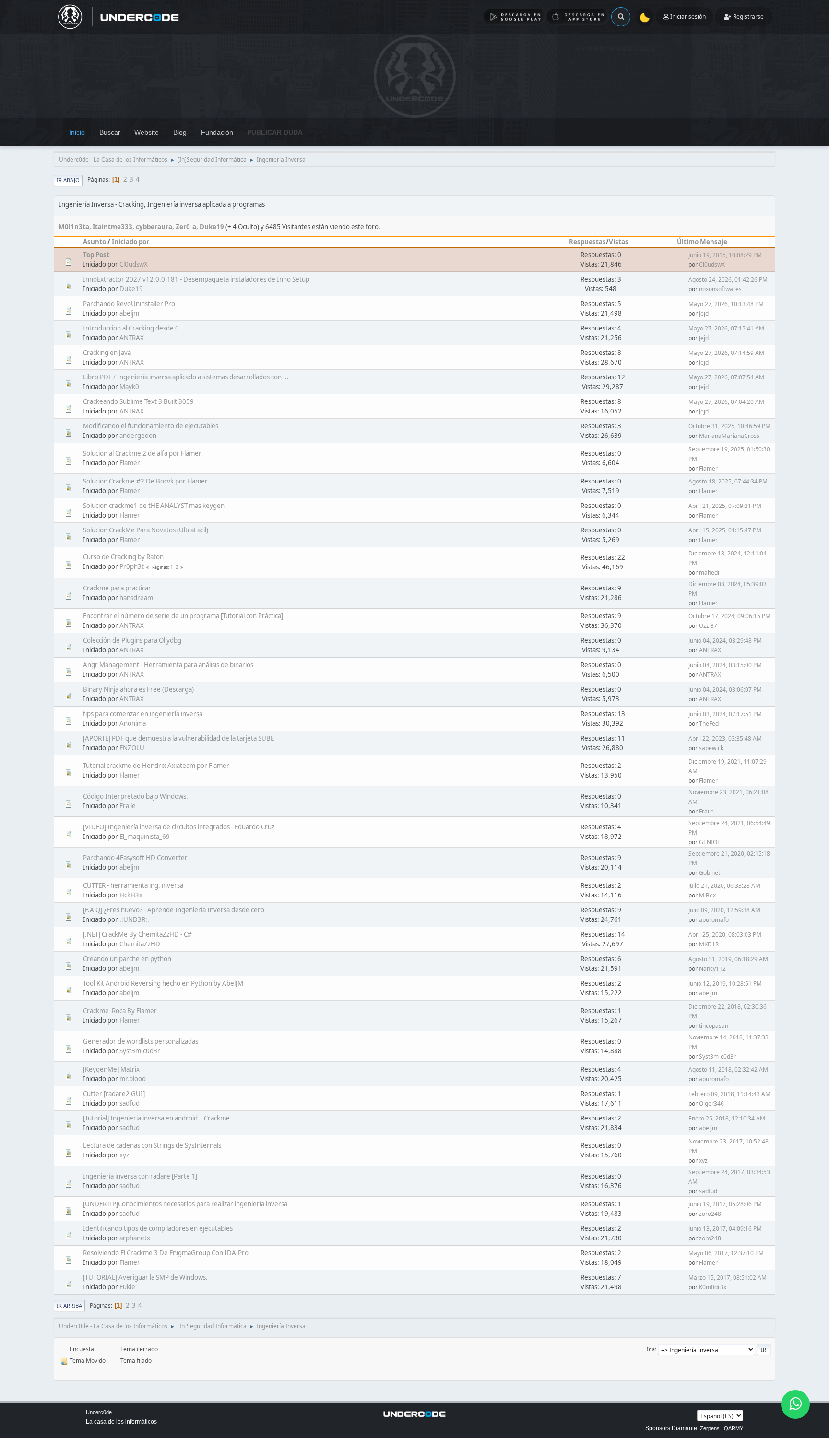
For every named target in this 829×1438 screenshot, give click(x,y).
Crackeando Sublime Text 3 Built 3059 (138, 401)
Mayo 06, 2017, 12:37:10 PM (726, 1253)
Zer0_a (186, 227)
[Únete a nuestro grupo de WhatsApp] (795, 1404)
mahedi (709, 572)
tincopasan (713, 1026)
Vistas (618, 241)
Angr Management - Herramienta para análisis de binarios (168, 664)
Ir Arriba (69, 1305)
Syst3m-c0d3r (139, 1051)
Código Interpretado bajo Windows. (135, 796)
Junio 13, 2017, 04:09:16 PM (725, 1229)
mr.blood (132, 1078)
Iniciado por (130, 241)
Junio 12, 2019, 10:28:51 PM (725, 983)
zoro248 (710, 1214)
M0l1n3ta (74, 227)
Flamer (129, 463)
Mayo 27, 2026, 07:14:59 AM (726, 353)
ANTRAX (131, 337)
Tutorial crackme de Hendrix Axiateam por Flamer (156, 765)
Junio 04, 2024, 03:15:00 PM (725, 665)
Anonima (132, 723)
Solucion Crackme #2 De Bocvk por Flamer (145, 481)
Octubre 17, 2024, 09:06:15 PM (729, 616)
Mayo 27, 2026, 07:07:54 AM (726, 377)
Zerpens (710, 1428)
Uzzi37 (708, 626)
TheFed (709, 723)
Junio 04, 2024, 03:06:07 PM (725, 689)
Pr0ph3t (131, 566)
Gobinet (709, 873)
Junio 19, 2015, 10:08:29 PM (725, 255)
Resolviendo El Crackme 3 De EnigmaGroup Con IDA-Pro (166, 1253)
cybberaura (154, 227)
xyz (124, 1155)
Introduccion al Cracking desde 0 (131, 328)
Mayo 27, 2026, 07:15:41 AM (726, 328)
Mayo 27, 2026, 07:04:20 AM (726, 402)
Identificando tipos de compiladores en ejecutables (158, 1228)
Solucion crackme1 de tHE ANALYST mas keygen (154, 505)
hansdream (136, 597)
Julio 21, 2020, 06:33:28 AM (724, 886)
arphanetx (134, 1238)
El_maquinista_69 (144, 836)
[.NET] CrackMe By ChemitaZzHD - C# (137, 934)
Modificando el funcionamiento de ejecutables (150, 426)
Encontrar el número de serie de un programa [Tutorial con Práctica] (183, 616)
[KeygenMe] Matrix (111, 1069)
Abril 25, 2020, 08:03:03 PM (724, 935)
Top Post (96, 254)
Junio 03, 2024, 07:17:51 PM (725, 714)
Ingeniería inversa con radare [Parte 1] (140, 1176)
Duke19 (212, 227)
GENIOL (709, 842)
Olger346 (711, 1103)
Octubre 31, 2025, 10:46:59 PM (729, 426)
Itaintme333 (112, 227)
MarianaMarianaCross (729, 436)
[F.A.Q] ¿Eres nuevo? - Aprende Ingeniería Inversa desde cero (173, 910)
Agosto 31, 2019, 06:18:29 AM (728, 959)
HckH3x (130, 895)
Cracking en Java (107, 352)
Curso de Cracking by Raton (123, 557)
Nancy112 (712, 969)
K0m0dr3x (712, 1287)
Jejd (704, 313)
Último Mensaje (702, 241)
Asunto (94, 241)
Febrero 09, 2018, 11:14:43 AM (729, 1094)
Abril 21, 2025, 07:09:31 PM (724, 506)
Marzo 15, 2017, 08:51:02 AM (727, 1277)
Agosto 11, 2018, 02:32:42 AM (728, 1069)
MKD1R (709, 944)
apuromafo (714, 920)
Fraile (127, 806)
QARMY (733, 1428)
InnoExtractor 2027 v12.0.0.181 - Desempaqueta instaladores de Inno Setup (196, 279)
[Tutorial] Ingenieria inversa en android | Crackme (156, 1118)
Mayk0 (129, 386)
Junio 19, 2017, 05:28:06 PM (725, 1204)
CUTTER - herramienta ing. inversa (133, 885)
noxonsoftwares (720, 289)
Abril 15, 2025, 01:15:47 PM (724, 530)
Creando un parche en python (127, 959)
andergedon (137, 435)
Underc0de (99, 1412)
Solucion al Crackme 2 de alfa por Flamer (142, 453)
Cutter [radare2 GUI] (114, 1093)
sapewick (711, 748)
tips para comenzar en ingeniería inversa (142, 713)
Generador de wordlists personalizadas (140, 1041)
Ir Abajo (68, 180)
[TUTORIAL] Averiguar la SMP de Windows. (145, 1277)
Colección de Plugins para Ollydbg (132, 640)
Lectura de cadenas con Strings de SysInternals (152, 1145)
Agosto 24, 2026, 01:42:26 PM (728, 279)
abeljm (129, 313)
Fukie (127, 1287)
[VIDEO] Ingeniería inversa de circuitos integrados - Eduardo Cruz (178, 827)
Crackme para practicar (117, 588)
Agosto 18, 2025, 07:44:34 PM (728, 481)
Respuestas (587, 241)
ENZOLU (131, 747)
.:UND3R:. (134, 919)
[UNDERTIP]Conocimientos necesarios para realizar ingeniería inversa (185, 1204)
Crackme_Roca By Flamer (120, 1010)
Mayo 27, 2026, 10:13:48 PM (726, 304)
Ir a (651, 1349)
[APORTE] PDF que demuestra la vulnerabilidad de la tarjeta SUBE (178, 738)
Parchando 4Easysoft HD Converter (135, 857)
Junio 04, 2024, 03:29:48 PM (725, 640)
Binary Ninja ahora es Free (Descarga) (138, 689)
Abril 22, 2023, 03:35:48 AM (725, 738)
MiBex (707, 895)
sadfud (129, 1103)
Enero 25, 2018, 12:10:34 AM (726, 1118)
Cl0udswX (133, 264)
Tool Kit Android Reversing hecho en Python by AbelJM (163, 983)
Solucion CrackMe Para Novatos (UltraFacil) (145, 530)
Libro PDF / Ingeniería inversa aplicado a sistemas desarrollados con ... (186, 377)
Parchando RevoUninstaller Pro (129, 303)
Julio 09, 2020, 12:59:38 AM (724, 910)
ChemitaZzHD (139, 944)
